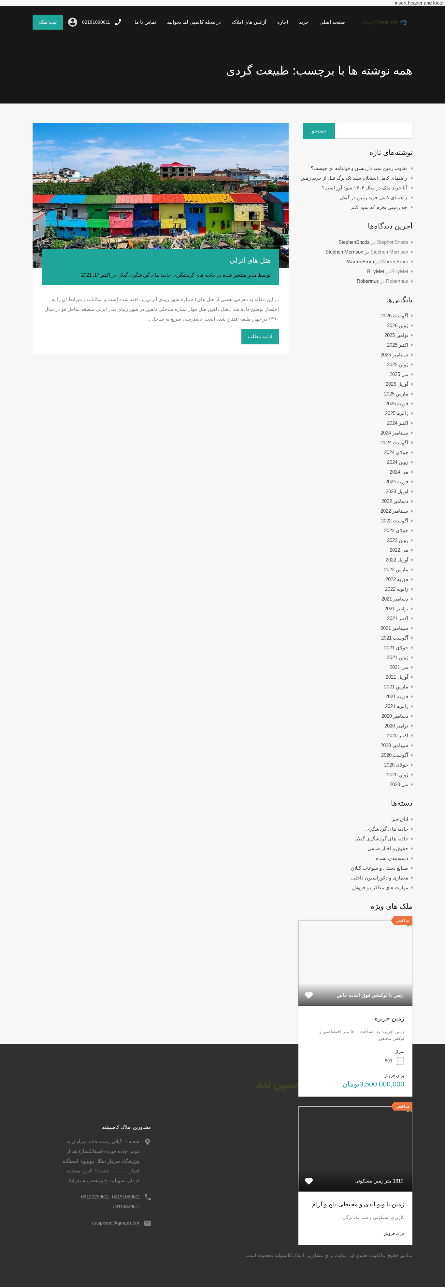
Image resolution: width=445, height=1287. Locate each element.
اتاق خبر (400, 819)
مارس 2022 (396, 569)
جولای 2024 (396, 452)
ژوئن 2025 (397, 364)
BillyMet (375, 271)
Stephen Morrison (344, 252)
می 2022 (399, 550)
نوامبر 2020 (396, 725)
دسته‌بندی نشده (392, 858)
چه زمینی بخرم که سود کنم (379, 207)
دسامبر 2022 (394, 501)
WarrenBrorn (360, 261)
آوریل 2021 (397, 677)
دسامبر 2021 (394, 599)
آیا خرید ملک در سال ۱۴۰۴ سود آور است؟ (364, 187)
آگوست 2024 (394, 442)
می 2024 (399, 472)
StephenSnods (354, 242)
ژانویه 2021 (396, 706)
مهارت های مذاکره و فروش (380, 887)
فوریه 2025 (396, 403)
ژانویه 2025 (396, 413)
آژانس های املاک (249, 22)
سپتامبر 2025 (394, 354)
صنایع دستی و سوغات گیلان (379, 868)
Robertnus (368, 281)
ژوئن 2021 (397, 657)
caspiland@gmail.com (115, 1222)
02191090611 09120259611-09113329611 (110, 1201)
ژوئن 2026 (397, 325)
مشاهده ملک (355, 988)
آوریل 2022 (397, 559)
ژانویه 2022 (396, 589)
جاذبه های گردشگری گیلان (144, 275)
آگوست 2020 (394, 755)
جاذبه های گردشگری (195, 275)
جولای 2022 (396, 530)
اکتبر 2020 (397, 735)
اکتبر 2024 (397, 423)
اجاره (282, 22)
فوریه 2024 (396, 481)
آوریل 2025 (397, 384)
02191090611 (96, 22)
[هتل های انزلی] (161, 195)
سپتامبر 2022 (394, 511)
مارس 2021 (396, 686)
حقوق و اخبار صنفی (387, 848)
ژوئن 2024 (397, 462)
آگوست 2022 (394, 520)
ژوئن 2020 (397, 774)
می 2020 (399, 784)
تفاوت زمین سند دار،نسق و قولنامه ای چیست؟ (359, 168)
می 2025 (399, 374)
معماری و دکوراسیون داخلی (379, 877)
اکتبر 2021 (397, 618)
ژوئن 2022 (397, 540)
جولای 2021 (396, 647)
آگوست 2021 (394, 638)
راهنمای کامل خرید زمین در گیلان (373, 197)
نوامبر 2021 (396, 608)
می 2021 (399, 667)
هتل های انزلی (250, 260)
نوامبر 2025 (396, 335)
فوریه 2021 (396, 696)
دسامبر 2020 (394, 716)
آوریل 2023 (397, 491)
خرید (304, 22)
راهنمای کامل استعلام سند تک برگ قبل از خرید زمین (354, 178)
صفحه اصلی (332, 22)
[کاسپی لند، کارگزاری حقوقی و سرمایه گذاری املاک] (381, 27)
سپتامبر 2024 (394, 433)
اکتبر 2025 (397, 345)
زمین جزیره (389, 1018)
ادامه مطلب (260, 336)
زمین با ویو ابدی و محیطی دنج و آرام (358, 1204)
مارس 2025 (396, 393)
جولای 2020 (396, 765)
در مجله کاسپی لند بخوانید (194, 22)
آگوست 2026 (394, 315)
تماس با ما (145, 22)
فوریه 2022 (396, 579)
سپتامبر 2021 (394, 628)
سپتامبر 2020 (394, 745)
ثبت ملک (48, 22)
